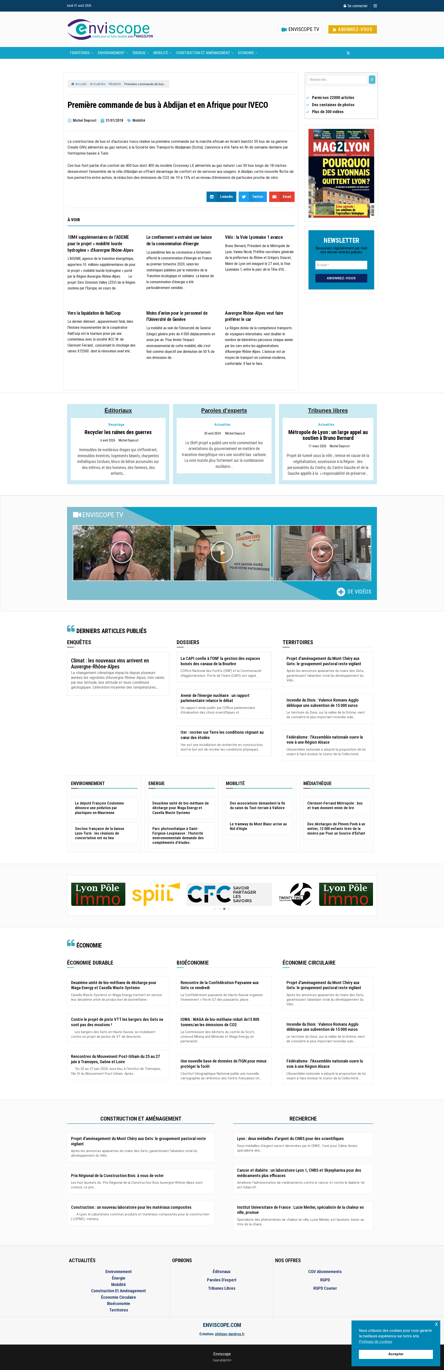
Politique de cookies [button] (375, 1341)
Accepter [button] (396, 1354)
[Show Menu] (375, 5)
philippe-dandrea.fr (230, 1334)
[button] (121, 553)
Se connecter (357, 5)
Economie (246, 53)
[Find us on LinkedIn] (363, 53)
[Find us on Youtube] (356, 53)
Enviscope (222, 1353)
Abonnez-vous (355, 29)
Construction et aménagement (203, 53)
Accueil (80, 84)
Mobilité (160, 53)
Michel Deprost (129, 440)
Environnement (111, 53)
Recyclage (116, 425)
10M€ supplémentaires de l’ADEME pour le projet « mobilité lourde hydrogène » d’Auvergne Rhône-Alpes (100, 244)
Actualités (97, 84)
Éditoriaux (118, 410)
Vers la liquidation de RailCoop (94, 313)
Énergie (139, 53)
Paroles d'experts (224, 410)
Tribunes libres (328, 410)
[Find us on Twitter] (348, 53)
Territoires (80, 53)
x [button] (436, 1324)
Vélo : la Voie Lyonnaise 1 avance (254, 237)
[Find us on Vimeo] (371, 53)
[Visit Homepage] (110, 29)
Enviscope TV (303, 29)
